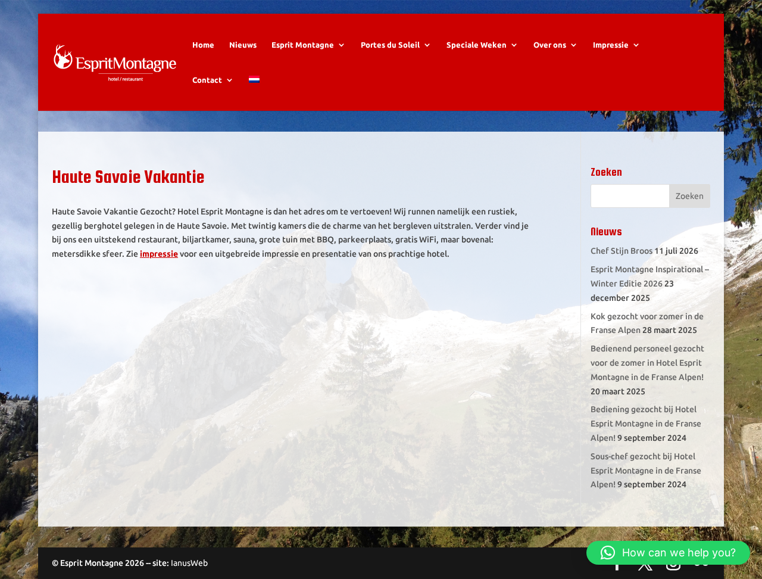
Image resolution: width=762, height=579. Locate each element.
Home (203, 45)
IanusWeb (189, 563)
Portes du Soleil (390, 45)
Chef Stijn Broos (621, 251)
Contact (207, 80)
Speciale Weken (476, 45)
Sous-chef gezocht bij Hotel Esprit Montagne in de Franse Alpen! (646, 471)
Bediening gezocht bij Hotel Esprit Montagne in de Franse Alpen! (646, 423)
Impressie (611, 45)
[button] (668, 553)
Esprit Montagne (302, 45)
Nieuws (243, 45)
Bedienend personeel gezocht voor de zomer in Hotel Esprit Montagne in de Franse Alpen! (647, 363)
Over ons (549, 45)
